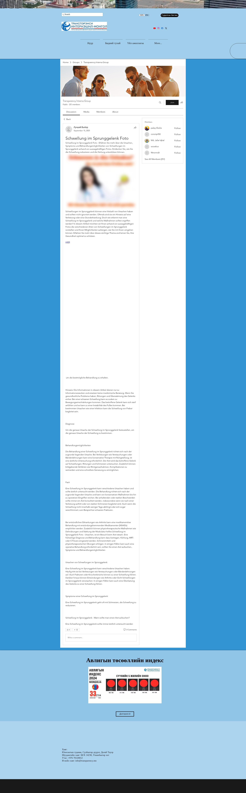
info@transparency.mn (85, 760)
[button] (112, 42)
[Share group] (181, 102)
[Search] (160, 102)
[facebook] (162, 28)
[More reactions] (76, 629)
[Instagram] (158, 28)
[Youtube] (154, 28)
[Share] (135, 127)
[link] (71, 112)
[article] (101, 384)
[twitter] (166, 28)
